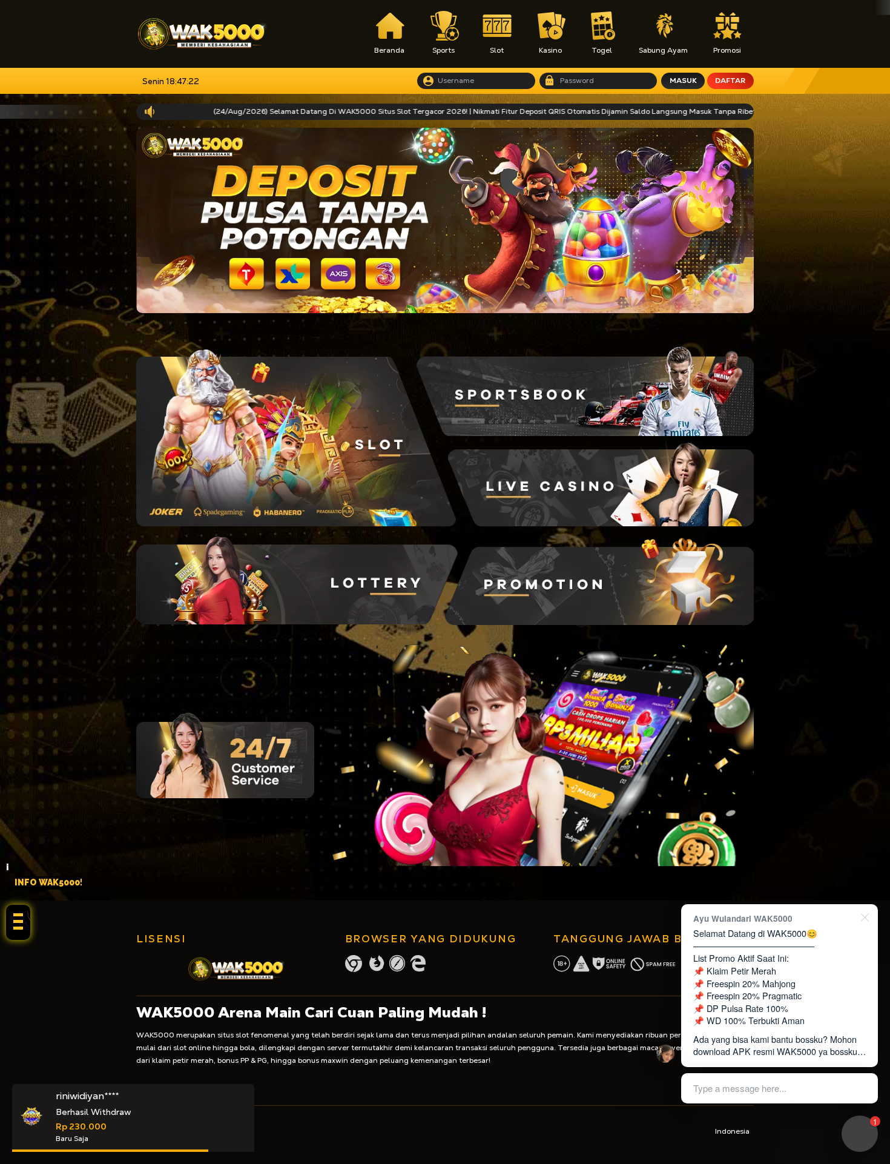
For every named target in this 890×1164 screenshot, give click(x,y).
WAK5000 (155, 1035)
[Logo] (202, 34)
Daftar (730, 80)
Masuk (683, 80)
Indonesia (732, 1131)
